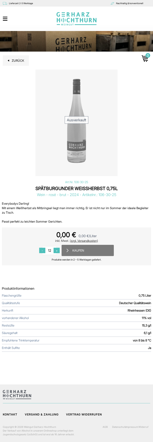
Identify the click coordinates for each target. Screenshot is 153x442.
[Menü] (5, 18)
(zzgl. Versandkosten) (84, 241)
